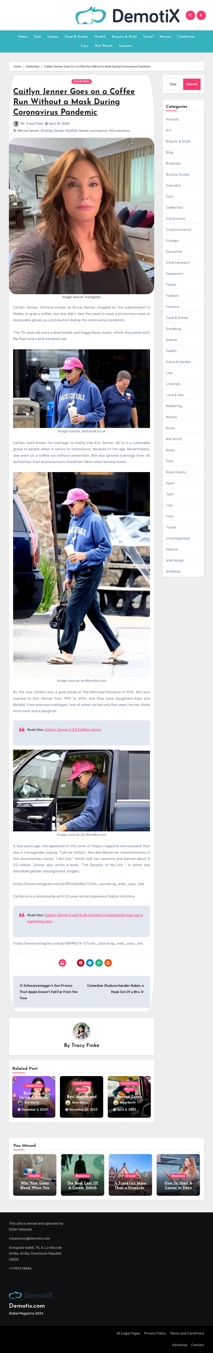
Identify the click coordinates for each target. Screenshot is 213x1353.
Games (52, 36)
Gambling (173, 329)
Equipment (174, 274)
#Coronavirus (119, 131)
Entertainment (178, 263)
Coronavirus (175, 219)
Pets (169, 461)
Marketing (174, 406)
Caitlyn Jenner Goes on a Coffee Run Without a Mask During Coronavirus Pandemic (74, 102)
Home (22, 36)
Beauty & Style (124, 36)
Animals (172, 119)
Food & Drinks (76, 36)
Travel (148, 36)
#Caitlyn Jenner (52, 131)
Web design (175, 560)
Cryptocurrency (178, 230)
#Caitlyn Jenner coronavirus (86, 131)
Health (100, 36)
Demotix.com (27, 1306)
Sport (170, 483)
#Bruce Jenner (28, 131)
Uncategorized (178, 538)
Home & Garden (178, 362)
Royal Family (176, 472)
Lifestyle (173, 384)
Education (174, 252)
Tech (37, 36)
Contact (125, 46)
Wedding (173, 571)
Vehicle (171, 549)
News (170, 450)
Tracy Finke (34, 123)
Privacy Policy (155, 1333)
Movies (165, 36)
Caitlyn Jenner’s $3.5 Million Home (73, 730)
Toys (169, 516)
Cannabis (173, 185)
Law (169, 373)
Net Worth (104, 46)
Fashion (172, 296)
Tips (169, 505)
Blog (169, 152)
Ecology (172, 241)
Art (168, 130)
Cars (84, 46)
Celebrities (186, 36)
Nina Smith (80, 1102)
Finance (172, 307)
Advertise (179, 1345)
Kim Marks (32, 1102)
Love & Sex (175, 395)
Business (173, 163)
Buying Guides (177, 174)
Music (129, 1089)
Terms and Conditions (187, 1333)
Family (171, 285)
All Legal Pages (128, 1333)
